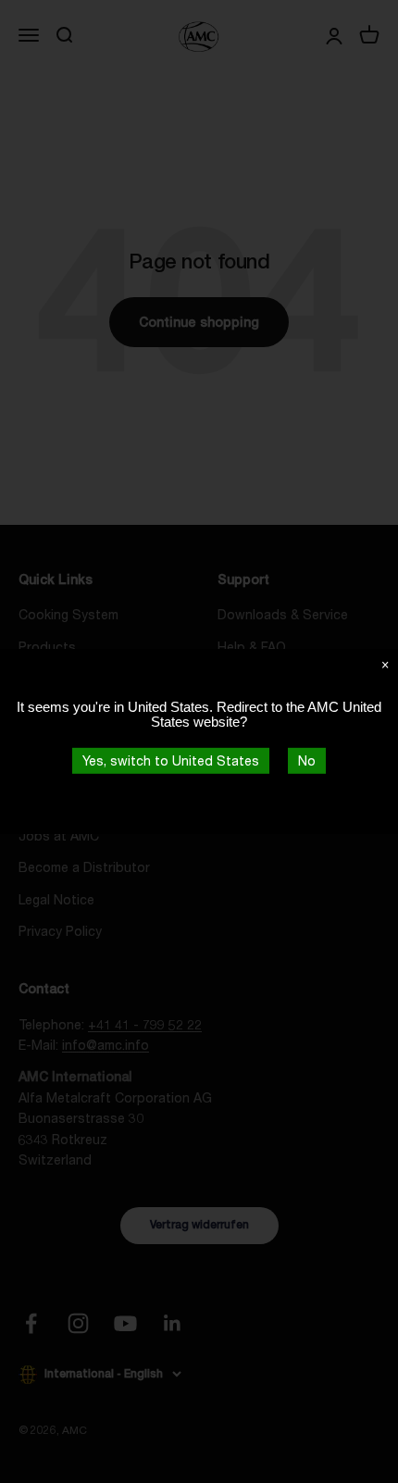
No (307, 760)
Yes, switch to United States (170, 760)
